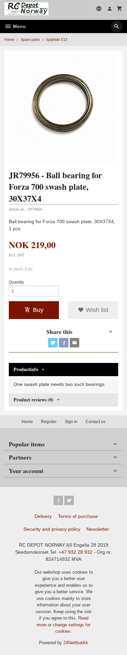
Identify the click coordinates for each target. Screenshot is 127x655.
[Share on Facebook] (63, 342)
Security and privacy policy (51, 529)
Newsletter (97, 529)
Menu (19, 26)
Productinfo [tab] (26, 369)
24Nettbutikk (75, 642)
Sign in (71, 421)
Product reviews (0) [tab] (34, 399)
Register (49, 421)
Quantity (16, 282)
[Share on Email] (74, 342)
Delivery (43, 516)
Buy (38, 310)
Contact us (95, 421)
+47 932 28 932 (75, 552)
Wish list (96, 310)
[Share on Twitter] (53, 342)
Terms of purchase (78, 516)
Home (9, 39)
